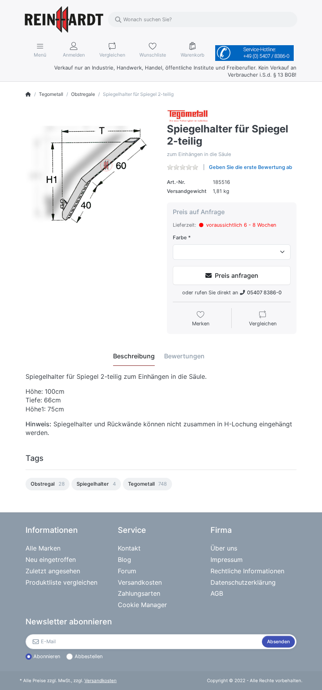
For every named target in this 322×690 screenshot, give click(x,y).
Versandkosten (100, 680)
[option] (48, 484)
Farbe (180, 237)
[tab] (134, 356)
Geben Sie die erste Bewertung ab (250, 167)
